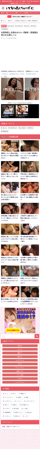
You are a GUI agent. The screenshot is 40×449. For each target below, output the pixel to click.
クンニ (27, 26)
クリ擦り (25, 408)
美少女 (2, 12)
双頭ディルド (20, 371)
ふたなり (20, 378)
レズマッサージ (20, 360)
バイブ (26, 416)
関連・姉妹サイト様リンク (10, 426)
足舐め (19, 397)
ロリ (21, 12)
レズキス (11, 26)
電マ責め (16, 408)
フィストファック (20, 382)
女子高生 (26, 12)
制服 (27, 397)
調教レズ (20, 352)
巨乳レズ (17, 416)
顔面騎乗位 (8, 412)
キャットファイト (34, 12)
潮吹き (15, 404)
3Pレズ (20, 363)
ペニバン (20, 349)
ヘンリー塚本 (20, 374)
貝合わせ (5, 29)
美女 (16, 12)
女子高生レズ (25, 404)
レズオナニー (8, 401)
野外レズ (20, 356)
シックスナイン (9, 397)
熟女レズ (4, 25)
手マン (34, 26)
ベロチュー (20, 26)
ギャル (12, 12)
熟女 (7, 12)
